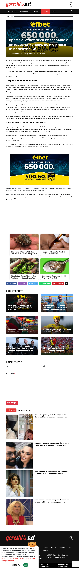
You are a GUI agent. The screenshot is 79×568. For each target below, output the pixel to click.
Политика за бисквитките (63, 565)
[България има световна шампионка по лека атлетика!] (22, 325)
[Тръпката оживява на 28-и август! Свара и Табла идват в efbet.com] (22, 303)
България (12, 11)
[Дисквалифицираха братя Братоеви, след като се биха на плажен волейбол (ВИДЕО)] (57, 303)
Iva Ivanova (15, 53)
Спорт (45, 11)
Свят (69, 547)
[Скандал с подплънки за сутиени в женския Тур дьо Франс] (57, 325)
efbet (34, 74)
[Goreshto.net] (20, 538)
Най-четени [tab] (11, 410)
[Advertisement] (22, 215)
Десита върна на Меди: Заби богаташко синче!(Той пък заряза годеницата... (52, 444)
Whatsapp (46, 283)
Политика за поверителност (45, 565)
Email (43, 366)
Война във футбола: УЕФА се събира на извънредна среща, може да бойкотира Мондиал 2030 (20, 349)
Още (53, 11)
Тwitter (34, 283)
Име (8, 366)
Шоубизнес (24, 11)
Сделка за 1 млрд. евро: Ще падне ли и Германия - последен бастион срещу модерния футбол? (57, 349)
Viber (24, 283)
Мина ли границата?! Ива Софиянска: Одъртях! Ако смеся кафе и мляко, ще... (51, 416)
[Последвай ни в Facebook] (71, 4)
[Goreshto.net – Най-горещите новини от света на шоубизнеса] (18, 4)
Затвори (16, 565)
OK (25, 565)
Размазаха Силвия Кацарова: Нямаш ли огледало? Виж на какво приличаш (52, 501)
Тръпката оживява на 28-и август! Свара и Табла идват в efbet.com (20, 307)
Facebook (12, 283)
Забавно (62, 547)
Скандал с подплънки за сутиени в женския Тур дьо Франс (57, 330)
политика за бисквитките (12, 558)
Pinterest (59, 283)
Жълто (53, 547)
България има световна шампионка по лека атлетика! (21, 330)
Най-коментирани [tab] (24, 410)
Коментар (10, 373)
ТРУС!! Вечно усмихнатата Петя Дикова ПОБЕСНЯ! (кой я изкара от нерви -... (51, 472)
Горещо (36, 11)
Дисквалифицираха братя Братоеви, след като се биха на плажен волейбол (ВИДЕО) (56, 307)
